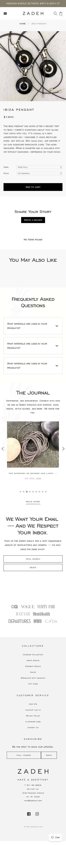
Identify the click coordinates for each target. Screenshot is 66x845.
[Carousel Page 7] (39, 491)
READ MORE (33, 501)
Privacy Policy (33, 716)
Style (6, 173)
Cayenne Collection (33, 654)
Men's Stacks (33, 660)
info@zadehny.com (33, 800)
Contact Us (33, 727)
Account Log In (33, 710)
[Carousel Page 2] (23, 491)
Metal (6, 167)
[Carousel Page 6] (36, 491)
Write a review (33, 219)
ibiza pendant (39, 23)
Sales (33, 672)
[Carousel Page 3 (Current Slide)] (26, 491)
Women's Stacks (33, 666)
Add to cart (33, 186)
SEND (33, 567)
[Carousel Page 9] (45, 491)
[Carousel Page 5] (33, 491)
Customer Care (33, 721)
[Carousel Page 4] (30, 491)
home (23, 23)
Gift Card (33, 684)
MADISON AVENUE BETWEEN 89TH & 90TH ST (33, 3)
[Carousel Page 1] (20, 491)
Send (49, 755)
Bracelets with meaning (33, 678)
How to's (33, 704)
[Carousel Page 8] (42, 491)
